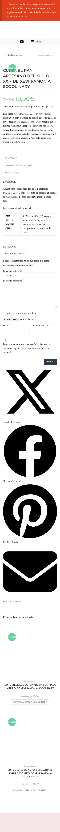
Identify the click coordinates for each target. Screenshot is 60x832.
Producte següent (45, 55)
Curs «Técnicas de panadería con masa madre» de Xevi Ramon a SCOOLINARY (30, 686)
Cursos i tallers (30, 681)
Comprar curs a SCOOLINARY (30, 702)
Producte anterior (15, 55)
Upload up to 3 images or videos (20, 313)
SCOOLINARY (27, 114)
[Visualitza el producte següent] (54, 55)
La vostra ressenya (13, 280)
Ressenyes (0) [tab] (12, 173)
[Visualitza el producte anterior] (5, 55)
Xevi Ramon (45, 114)
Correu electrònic (41, 325)
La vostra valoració (12, 271)
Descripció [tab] (11, 158)
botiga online (20, 142)
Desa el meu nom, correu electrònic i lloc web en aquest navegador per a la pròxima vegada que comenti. (27, 348)
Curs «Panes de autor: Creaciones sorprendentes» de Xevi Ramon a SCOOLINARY (30, 773)
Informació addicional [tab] (18, 165)
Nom (6, 325)
